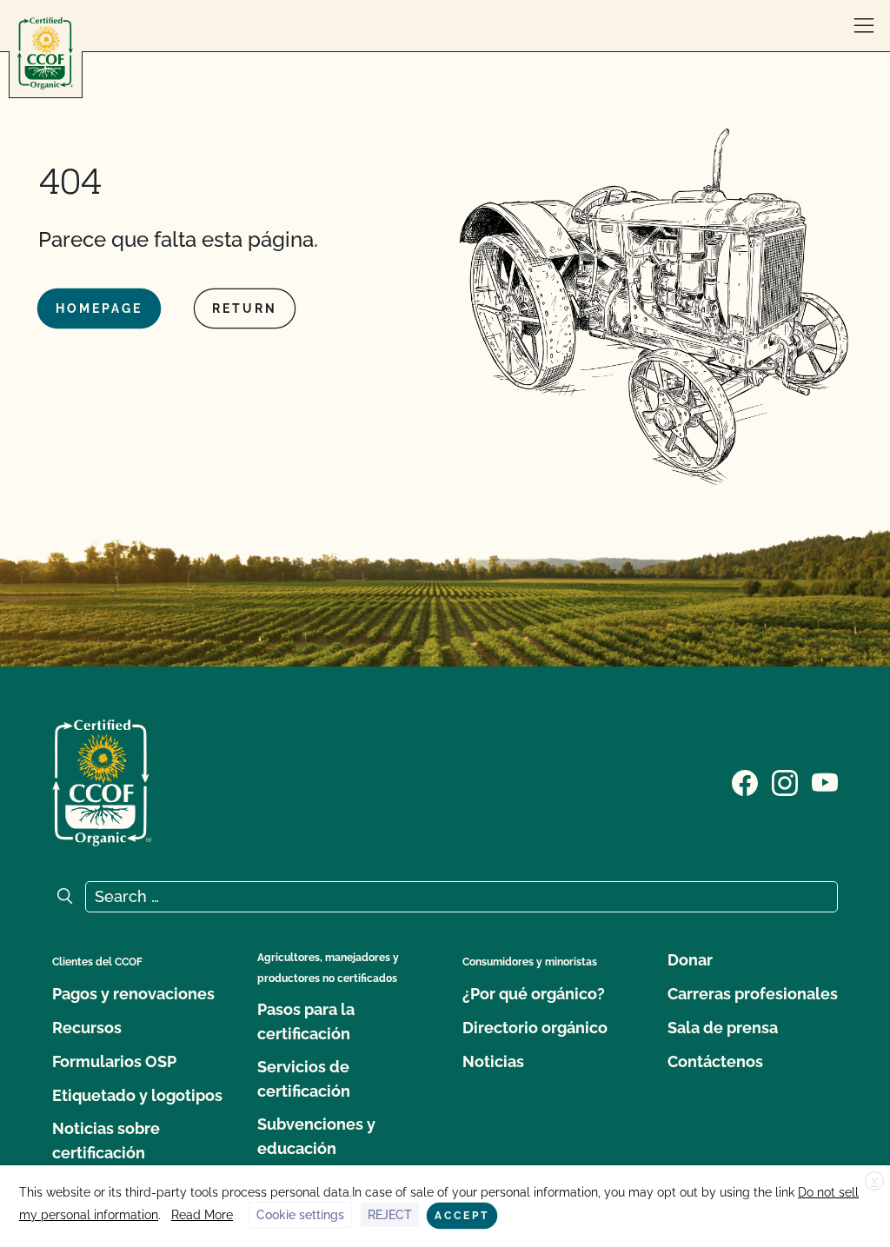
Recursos (87, 1027)
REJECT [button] (390, 1215)
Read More (202, 1215)
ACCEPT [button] (462, 1216)
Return (244, 308)
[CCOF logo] (45, 53)
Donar (690, 960)
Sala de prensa (723, 1027)
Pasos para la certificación (306, 1021)
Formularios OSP (114, 1061)
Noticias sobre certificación (106, 1140)
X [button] (874, 1182)
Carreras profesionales (753, 994)
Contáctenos (715, 1061)
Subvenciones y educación (316, 1136)
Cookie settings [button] (300, 1215)
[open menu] (864, 26)
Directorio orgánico (535, 1027)
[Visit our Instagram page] (785, 781)
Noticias (493, 1061)
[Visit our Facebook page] (745, 781)
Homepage (99, 308)
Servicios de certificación (303, 1079)
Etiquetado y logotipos (137, 1095)
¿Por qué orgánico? (533, 994)
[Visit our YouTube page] (825, 781)
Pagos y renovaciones (133, 994)
